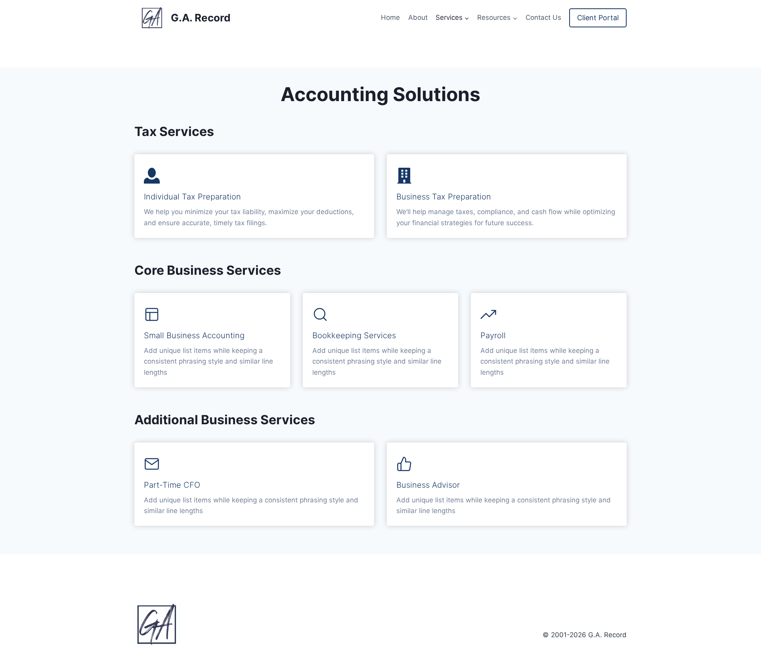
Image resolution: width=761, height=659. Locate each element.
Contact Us (543, 17)
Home (390, 17)
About (418, 17)
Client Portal (598, 17)
